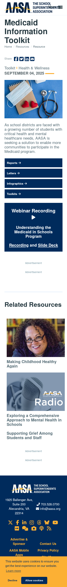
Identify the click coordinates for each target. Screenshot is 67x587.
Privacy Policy (48, 550)
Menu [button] (52, 6)
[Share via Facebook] (16, 58)
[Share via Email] (32, 58)
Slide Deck (48, 245)
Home (8, 46)
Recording (19, 245)
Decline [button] (12, 580)
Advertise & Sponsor (19, 541)
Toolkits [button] (12, 194)
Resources (23, 46)
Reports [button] (12, 163)
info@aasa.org (50, 508)
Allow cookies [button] (34, 580)
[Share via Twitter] (21, 58)
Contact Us (48, 543)
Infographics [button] (15, 183)
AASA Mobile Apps (19, 552)
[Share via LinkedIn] (27, 58)
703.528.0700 (50, 504)
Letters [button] (11, 173)
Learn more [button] (13, 570)
